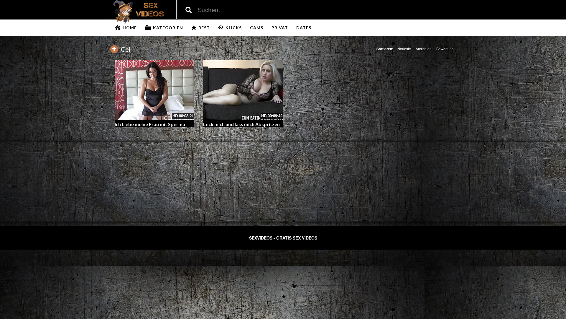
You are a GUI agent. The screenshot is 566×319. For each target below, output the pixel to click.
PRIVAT (280, 27)
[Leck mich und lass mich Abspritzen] (243, 90)
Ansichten (424, 48)
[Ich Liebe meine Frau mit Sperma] (155, 90)
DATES (303, 27)
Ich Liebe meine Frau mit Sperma (150, 124)
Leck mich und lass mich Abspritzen (241, 124)
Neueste (404, 48)
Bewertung (445, 48)
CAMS (256, 27)
